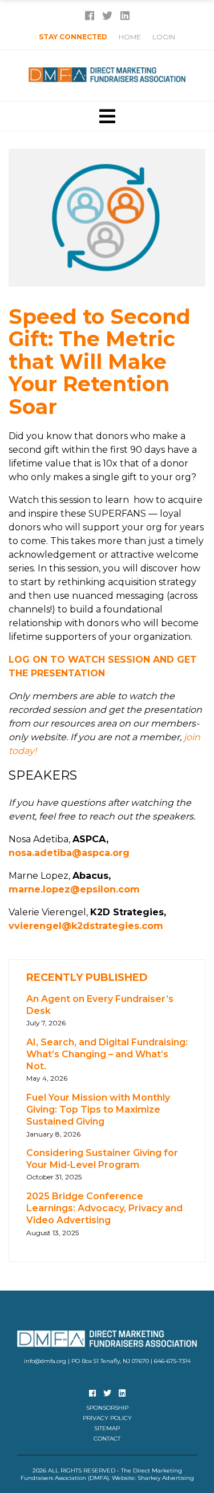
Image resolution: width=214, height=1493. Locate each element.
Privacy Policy (107, 1418)
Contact (107, 1438)
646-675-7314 (172, 1361)
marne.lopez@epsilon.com (74, 889)
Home (130, 37)
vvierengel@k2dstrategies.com (86, 925)
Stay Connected (73, 37)
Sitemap (107, 1428)
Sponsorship (107, 1407)
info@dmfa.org (45, 1361)
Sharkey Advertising (166, 1478)
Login (163, 37)
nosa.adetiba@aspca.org (69, 852)
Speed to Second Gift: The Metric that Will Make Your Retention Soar (100, 361)
